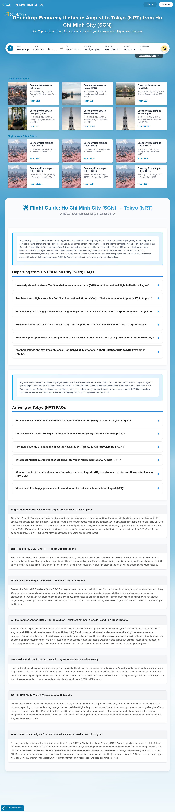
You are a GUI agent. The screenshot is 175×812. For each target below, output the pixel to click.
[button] (61, 48)
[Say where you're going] (10, 48)
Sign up (166, 4)
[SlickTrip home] (17, 14)
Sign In (150, 4)
